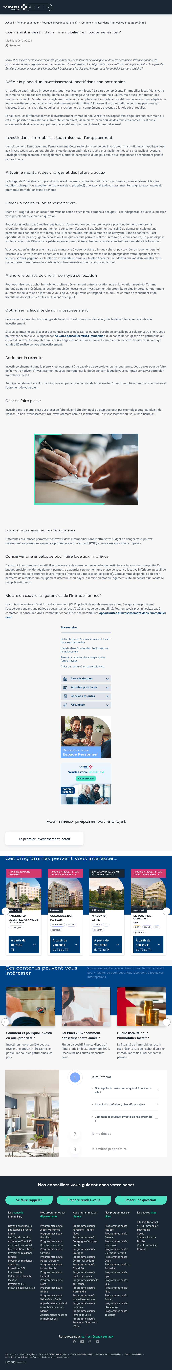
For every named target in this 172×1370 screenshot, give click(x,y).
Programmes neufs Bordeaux (116, 1243)
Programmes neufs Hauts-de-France (84, 1274)
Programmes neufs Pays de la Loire (84, 1312)
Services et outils (83, 696)
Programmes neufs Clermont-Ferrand (116, 1251)
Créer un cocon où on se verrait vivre (82, 666)
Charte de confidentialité (81, 1354)
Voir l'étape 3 (113, 1149)
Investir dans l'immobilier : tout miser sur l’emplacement (85, 649)
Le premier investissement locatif (44, 838)
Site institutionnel (147, 1222)
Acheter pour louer (28, 22)
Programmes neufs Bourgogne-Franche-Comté (85, 1241)
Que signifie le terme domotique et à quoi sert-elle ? (123, 1090)
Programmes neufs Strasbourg (116, 1305)
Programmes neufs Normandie (84, 1289)
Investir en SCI (16, 1268)
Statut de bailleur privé (21, 1287)
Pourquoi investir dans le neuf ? (60, 22)
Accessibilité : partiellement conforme (21, 1357)
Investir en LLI (16, 1283)
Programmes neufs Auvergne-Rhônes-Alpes (84, 1229)
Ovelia (140, 1233)
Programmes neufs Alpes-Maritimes (51, 1227)
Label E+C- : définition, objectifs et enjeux (120, 1104)
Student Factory (146, 1237)
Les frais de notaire (19, 1237)
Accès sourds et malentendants (55, 1357)
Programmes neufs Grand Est (84, 1266)
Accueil (9, 22)
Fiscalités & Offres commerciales (53, 1354)
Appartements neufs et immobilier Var (53, 1316)
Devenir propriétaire (20, 1225)
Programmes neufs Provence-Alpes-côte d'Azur (85, 1322)
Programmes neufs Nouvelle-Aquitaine (84, 1297)
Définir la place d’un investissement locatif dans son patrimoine (85, 640)
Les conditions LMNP (20, 1249)
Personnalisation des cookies (108, 1354)
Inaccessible (15, 1272)
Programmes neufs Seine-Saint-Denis (51, 1297)
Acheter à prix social (20, 1245)
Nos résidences (81, 678)
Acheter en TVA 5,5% (20, 1241)
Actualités (78, 705)
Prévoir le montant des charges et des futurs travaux (83, 658)
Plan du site (10, 1354)
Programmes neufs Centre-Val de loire (84, 1258)
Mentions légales (27, 1354)
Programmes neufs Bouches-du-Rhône (51, 1243)
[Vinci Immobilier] (13, 7)
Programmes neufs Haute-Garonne (51, 1258)
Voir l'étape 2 (113, 1134)
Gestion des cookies (133, 1354)
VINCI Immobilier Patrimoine (147, 1227)
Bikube (141, 1241)
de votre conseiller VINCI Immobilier (80, 335)
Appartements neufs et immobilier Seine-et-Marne (53, 1307)
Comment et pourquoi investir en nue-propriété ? (124, 1118)
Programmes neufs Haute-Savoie (51, 1266)
